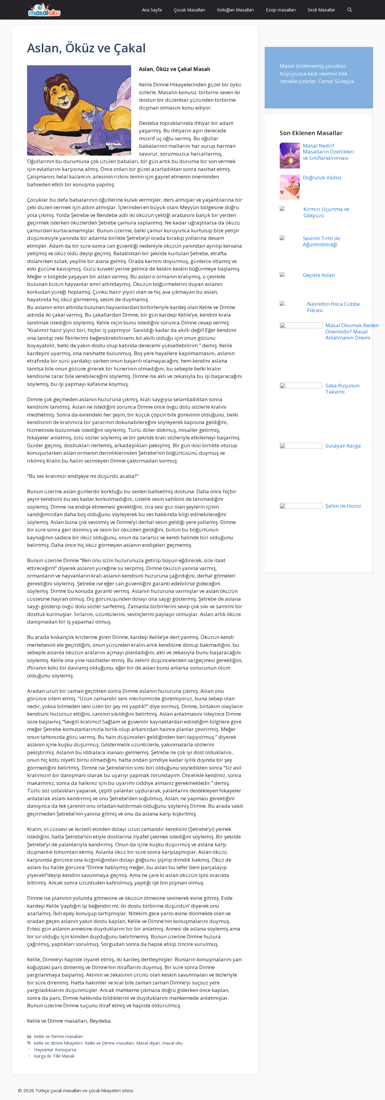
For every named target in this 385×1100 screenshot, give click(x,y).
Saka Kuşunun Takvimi (342, 388)
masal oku (172, 1043)
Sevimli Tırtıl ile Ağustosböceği (321, 241)
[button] (349, 10)
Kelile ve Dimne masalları (58, 1036)
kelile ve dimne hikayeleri (58, 1043)
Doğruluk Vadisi (322, 177)
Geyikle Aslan (319, 274)
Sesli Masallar (321, 10)
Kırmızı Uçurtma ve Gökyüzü (326, 212)
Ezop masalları (281, 10)
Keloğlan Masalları (235, 10)
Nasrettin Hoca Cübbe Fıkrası (333, 306)
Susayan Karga (343, 445)
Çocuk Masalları (189, 10)
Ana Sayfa (152, 10)
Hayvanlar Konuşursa (55, 1049)
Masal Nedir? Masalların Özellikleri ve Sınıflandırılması (328, 151)
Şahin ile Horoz (343, 505)
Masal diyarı (148, 1043)
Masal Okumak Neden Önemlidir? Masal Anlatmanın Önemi (352, 331)
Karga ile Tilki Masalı (54, 1056)
